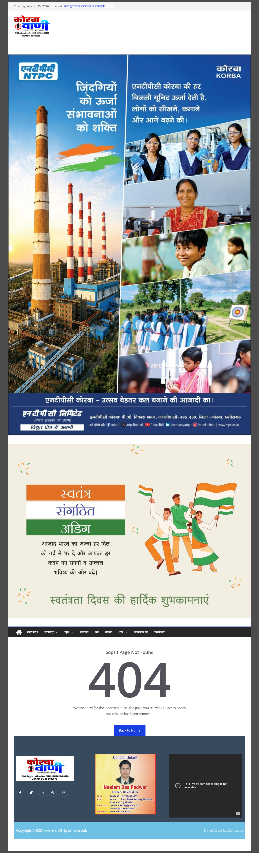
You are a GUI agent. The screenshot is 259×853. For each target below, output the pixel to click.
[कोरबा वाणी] (19, 632)
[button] (56, 632)
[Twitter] (31, 793)
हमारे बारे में (32, 632)
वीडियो (108, 632)
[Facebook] (20, 793)
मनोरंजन (84, 632)
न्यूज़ (67, 632)
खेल (97, 632)
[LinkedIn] (42, 793)
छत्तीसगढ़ (49, 632)
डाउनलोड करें (141, 632)
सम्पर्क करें (159, 632)
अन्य (121, 632)
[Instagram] (64, 793)
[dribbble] (53, 793)
